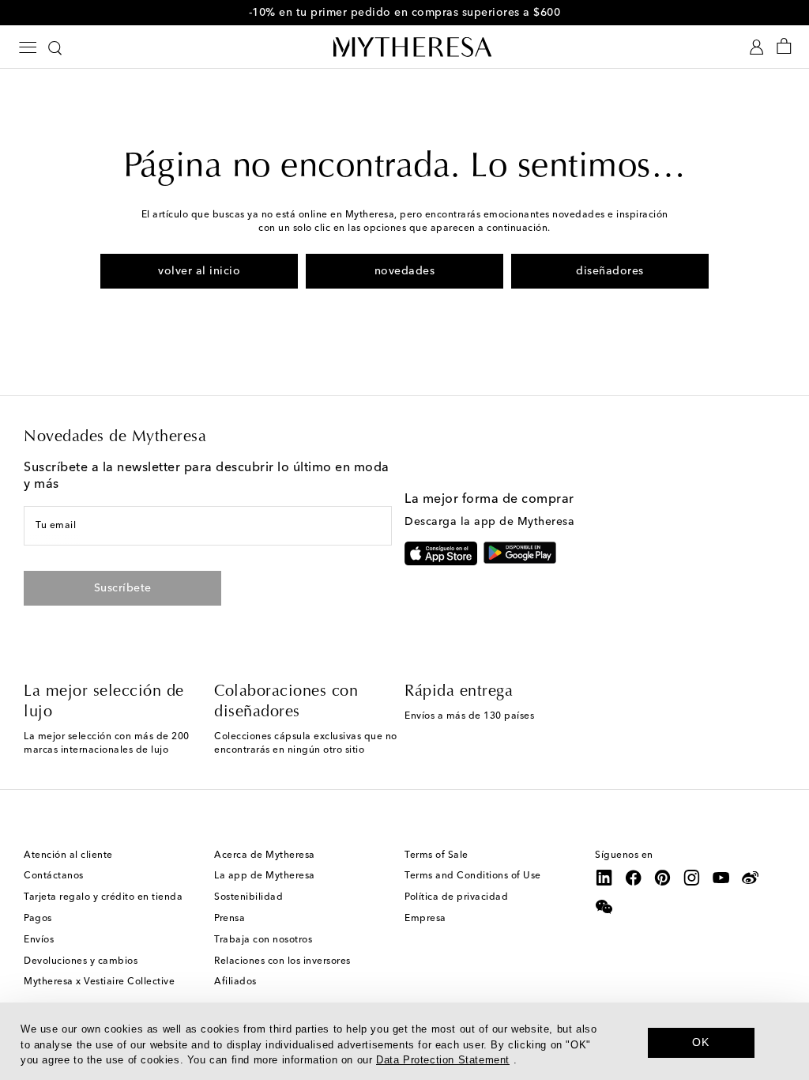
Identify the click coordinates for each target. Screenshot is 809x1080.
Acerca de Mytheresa (264, 855)
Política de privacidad (456, 897)
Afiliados (235, 982)
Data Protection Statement (443, 1060)
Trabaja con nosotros (263, 940)
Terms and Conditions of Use (472, 876)
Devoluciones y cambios (80, 961)
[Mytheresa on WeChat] (604, 907)
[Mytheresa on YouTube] (721, 877)
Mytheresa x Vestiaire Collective (99, 982)
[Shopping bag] (784, 47)
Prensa (229, 918)
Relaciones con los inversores (282, 961)
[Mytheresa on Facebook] (633, 877)
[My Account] (756, 47)
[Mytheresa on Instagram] (692, 877)
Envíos (39, 940)
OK (700, 1042)
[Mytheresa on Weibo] (750, 877)
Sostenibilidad (248, 897)
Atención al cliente (68, 855)
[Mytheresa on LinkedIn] (604, 877)
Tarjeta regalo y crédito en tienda (103, 897)
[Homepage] (404, 46)
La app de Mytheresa (264, 876)
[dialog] (404, 1041)
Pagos (38, 918)
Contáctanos (54, 876)
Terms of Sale (436, 855)
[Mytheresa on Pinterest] (662, 877)
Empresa (425, 918)
